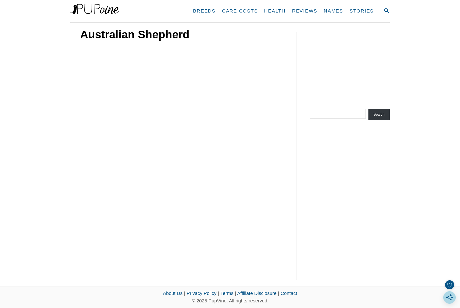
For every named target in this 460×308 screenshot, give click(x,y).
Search (378, 114)
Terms (226, 293)
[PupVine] (120, 11)
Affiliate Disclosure (257, 293)
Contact (289, 293)
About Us (173, 293)
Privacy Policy (201, 293)
